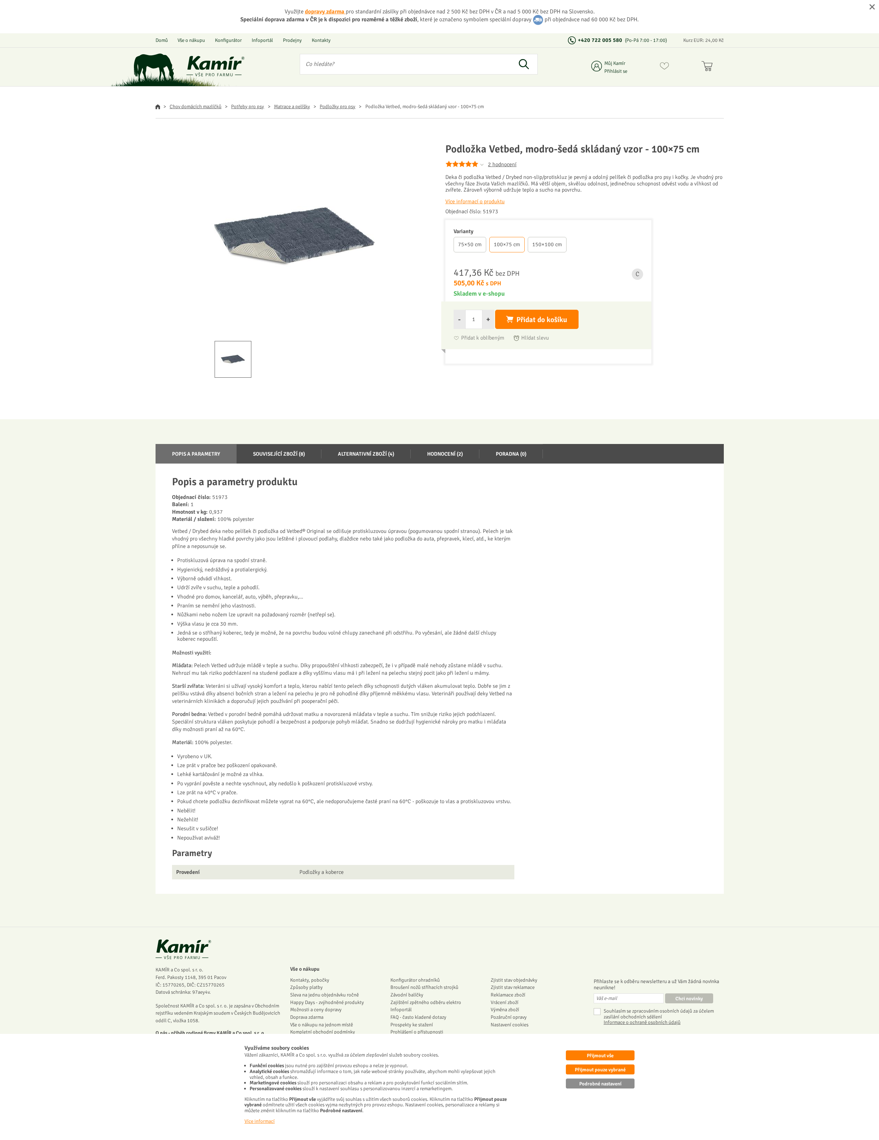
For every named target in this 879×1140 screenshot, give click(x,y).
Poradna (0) (511, 454)
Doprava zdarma (306, 1017)
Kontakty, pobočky (309, 980)
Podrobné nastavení (600, 1084)
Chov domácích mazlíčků (195, 106)
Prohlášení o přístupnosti (416, 1032)
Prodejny (292, 40)
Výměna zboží (505, 1009)
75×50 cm (470, 244)
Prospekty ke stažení (411, 1025)
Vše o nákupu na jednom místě (321, 1025)
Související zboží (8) (279, 454)
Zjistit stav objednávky (514, 980)
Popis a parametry (196, 454)
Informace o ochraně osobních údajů (642, 1022)
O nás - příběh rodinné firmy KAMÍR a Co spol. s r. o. (210, 1033)
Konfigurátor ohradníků (415, 980)
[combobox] (405, 64)
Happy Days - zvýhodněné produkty (327, 1002)
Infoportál (262, 40)
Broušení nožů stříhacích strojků (424, 987)
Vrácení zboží (504, 1002)
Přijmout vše (600, 1055)
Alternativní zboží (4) (366, 454)
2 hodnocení (502, 164)
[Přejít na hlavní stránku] (215, 66)
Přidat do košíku (541, 319)
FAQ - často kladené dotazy (418, 1017)
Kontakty (321, 40)
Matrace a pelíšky (292, 106)
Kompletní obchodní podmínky (322, 1032)
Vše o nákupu (191, 40)
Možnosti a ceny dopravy (316, 1009)
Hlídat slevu (535, 338)
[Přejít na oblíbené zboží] (664, 67)
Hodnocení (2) (445, 454)
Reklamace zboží (508, 995)
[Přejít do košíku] (708, 67)
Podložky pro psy (337, 106)
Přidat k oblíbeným (482, 338)
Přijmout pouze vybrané (600, 1070)
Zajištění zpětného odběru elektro (425, 1002)
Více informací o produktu (475, 201)
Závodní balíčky (406, 995)
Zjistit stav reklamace (513, 987)
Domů (162, 40)
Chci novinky (689, 998)
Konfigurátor (228, 40)
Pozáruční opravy (509, 1017)
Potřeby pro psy (247, 106)
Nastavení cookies (509, 1025)
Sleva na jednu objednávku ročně (324, 995)
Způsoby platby (306, 987)
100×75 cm (507, 244)
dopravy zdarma (325, 11)
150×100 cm (547, 244)
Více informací (259, 1121)
